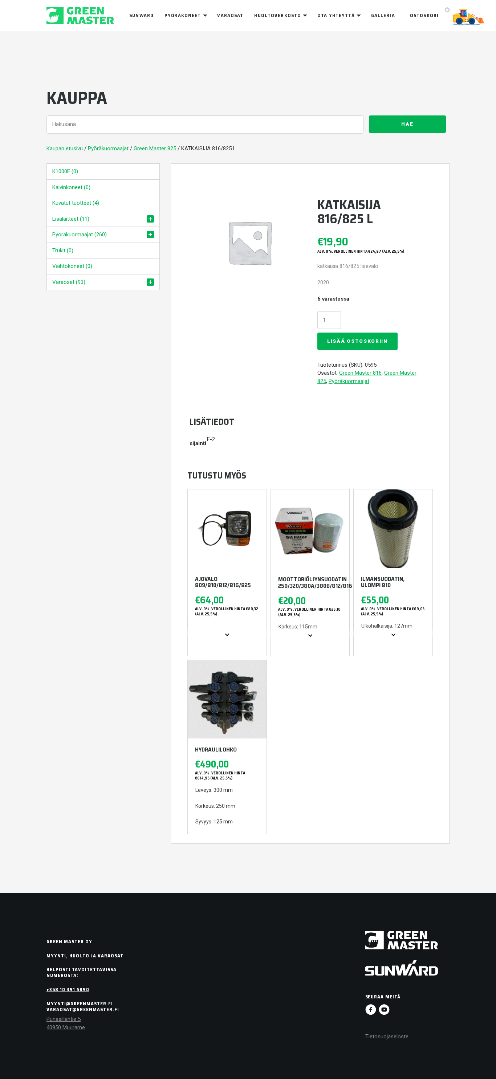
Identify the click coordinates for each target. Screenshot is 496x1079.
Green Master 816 (360, 373)
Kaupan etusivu (64, 148)
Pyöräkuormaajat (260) (79, 234)
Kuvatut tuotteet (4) (75, 203)
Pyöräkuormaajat (108, 148)
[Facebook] (371, 1010)
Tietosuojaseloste (386, 1036)
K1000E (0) (65, 171)
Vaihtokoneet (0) (72, 266)
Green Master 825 (155, 148)
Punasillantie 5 (63, 1019)
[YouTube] (384, 1010)
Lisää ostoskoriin (357, 341)
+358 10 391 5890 (67, 989)
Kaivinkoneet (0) (71, 187)
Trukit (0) (62, 250)
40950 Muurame (65, 1027)
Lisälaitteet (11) (70, 219)
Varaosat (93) (68, 282)
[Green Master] (80, 15)
